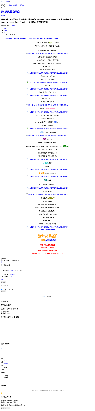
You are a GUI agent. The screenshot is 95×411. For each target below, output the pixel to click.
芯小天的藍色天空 (10, 11)
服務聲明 (62, 390)
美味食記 (12, 274)
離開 (9, 408)
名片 (5, 32)
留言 (13, 270)
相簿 (5, 28)
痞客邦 (10, 270)
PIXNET (36, 390)
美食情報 (12, 25)
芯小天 (2, 262)
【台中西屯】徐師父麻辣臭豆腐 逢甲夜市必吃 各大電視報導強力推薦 (31, 39)
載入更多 (3, 282)
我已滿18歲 (3, 408)
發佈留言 (3, 291)
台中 (11, 276)
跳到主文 (3, 15)
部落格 (5, 30)
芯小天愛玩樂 (50, 240)
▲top (2, 279)
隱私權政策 (55, 390)
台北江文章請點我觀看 (48, 230)
